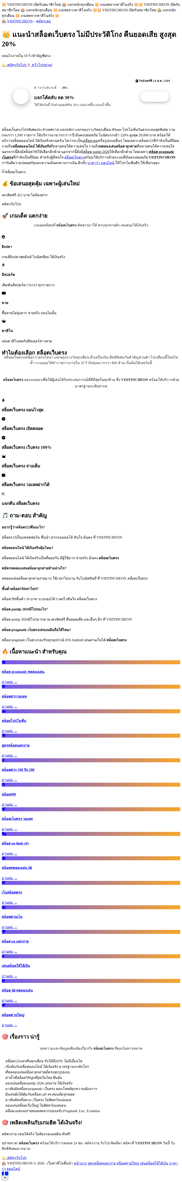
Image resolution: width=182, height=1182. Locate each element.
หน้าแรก (80, 1163)
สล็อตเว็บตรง (74, 157)
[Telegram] (6, 1173)
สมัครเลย (43, 21)
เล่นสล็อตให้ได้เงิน (154, 1163)
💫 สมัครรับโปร (14, 65)
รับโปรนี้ (157, 96)
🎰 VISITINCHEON (17, 21)
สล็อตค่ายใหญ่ (128, 1163)
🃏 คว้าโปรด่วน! (39, 65)
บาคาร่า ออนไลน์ (100, 163)
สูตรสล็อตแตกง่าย (102, 1163)
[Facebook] (3, 1173)
